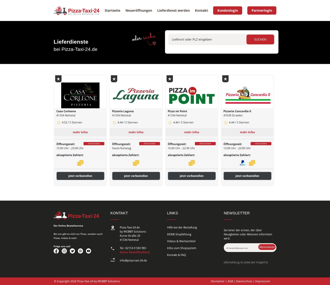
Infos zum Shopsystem (181, 248)
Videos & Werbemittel (181, 241)
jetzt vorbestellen (80, 176)
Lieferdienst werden (173, 10)
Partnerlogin (262, 10)
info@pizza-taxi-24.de (133, 260)
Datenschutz (244, 281)
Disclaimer (218, 281)
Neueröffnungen (138, 10)
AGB (230, 281)
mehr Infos (80, 132)
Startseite (112, 10)
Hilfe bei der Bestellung (182, 227)
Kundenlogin (227, 10)
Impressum (262, 281)
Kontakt (201, 10)
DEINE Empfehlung (179, 234)
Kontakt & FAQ (176, 255)
